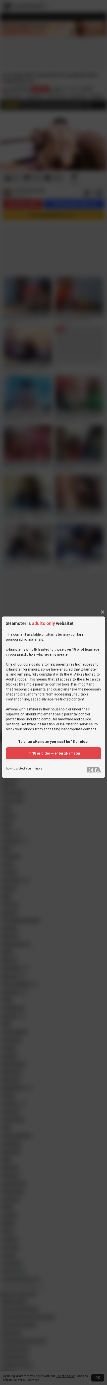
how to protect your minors (24, 768)
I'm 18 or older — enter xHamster (53, 753)
